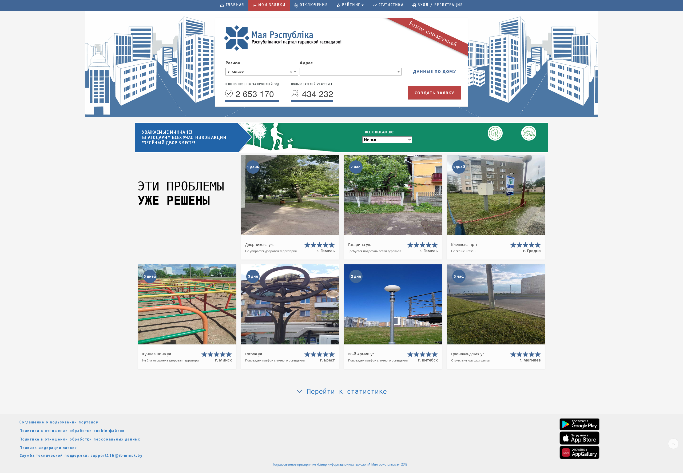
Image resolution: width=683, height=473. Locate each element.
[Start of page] (673, 443)
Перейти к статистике (345, 391)
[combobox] (261, 71)
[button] (232, 5)
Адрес (306, 62)
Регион (232, 62)
